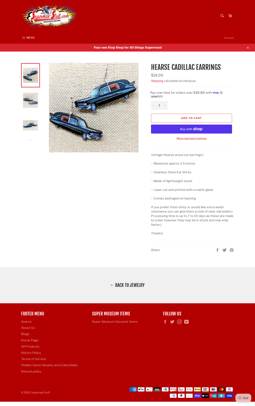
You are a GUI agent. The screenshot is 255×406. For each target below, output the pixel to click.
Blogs (25, 334)
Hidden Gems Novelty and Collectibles (49, 365)
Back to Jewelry (129, 285)
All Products (30, 346)
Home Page (29, 340)
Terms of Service (33, 359)
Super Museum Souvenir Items (115, 321)
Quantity (157, 96)
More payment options (192, 138)
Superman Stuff (40, 392)
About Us (28, 328)
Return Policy (31, 353)
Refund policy (31, 371)
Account (229, 37)
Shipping (157, 81)
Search (26, 321)
